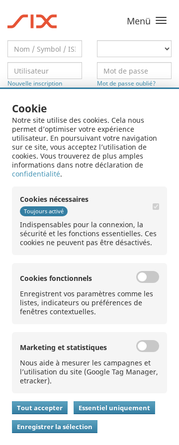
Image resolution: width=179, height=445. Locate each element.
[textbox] (44, 48)
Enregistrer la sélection (54, 426)
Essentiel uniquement (114, 407)
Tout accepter (40, 407)
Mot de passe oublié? (126, 83)
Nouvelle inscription (34, 83)
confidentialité (36, 173)
